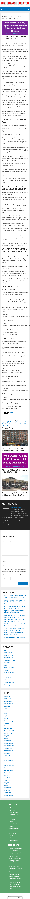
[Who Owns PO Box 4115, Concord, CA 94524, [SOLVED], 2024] (15, 460)
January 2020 (8, 792)
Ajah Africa (12, 420)
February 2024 (8, 698)
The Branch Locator (10, 895)
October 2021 (8, 748)
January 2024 (8, 701)
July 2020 (7, 778)
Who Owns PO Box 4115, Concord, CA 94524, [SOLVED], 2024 (14, 471)
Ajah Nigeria (10, 422)
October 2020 (8, 770)
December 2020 (9, 765)
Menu (2, 9)
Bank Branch (8, 653)
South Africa (8, 677)
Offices (6, 670)
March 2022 (7, 740)
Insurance (7, 662)
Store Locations (9, 682)
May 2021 (7, 753)
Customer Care (8, 657)
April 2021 (7, 755)
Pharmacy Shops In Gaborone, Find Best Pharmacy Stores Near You (14, 494)
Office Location (11, 426)
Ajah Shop (25, 422)
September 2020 (9, 773)
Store (6, 680)
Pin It (11, 412)
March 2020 (7, 788)
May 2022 (7, 736)
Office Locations (9, 667)
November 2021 (9, 745)
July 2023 (7, 708)
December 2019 (9, 795)
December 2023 (9, 703)
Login (6, 665)
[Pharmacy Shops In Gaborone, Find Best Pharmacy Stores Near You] (15, 483)
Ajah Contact (20, 420)
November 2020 (9, 768)
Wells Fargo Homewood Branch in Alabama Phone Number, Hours (14, 449)
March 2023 (7, 718)
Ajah (6, 420)
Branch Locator (7, 44)
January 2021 (8, 763)
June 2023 (7, 711)
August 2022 (8, 733)
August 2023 (8, 706)
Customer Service (9, 660)
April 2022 (7, 738)
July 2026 (7, 696)
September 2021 (9, 750)
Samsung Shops (9, 672)
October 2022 (8, 728)
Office (21, 424)
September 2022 (9, 731)
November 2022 (9, 726)
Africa (6, 650)
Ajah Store (5, 424)
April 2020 (7, 785)
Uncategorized (8, 685)
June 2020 (7, 780)
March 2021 (7, 758)
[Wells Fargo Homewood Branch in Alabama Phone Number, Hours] (15, 438)
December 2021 (9, 743)
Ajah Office (18, 422)
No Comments (18, 45)
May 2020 (7, 783)
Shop (6, 675)
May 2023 (7, 713)
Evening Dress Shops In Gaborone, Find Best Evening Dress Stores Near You (15, 602)
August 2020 (8, 775)
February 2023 (8, 721)
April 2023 (7, 716)
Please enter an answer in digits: (12, 575)
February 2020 (8, 790)
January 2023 (8, 723)
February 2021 (8, 760)
